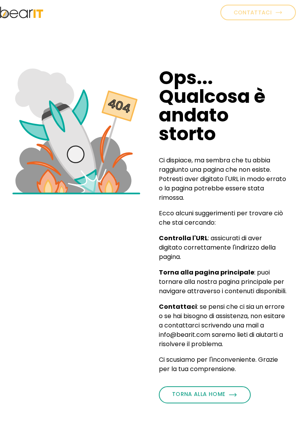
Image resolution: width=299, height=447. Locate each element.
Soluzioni (103, 7)
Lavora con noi (149, 12)
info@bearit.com (184, 334)
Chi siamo (56, 12)
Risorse (202, 7)
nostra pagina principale (234, 281)
